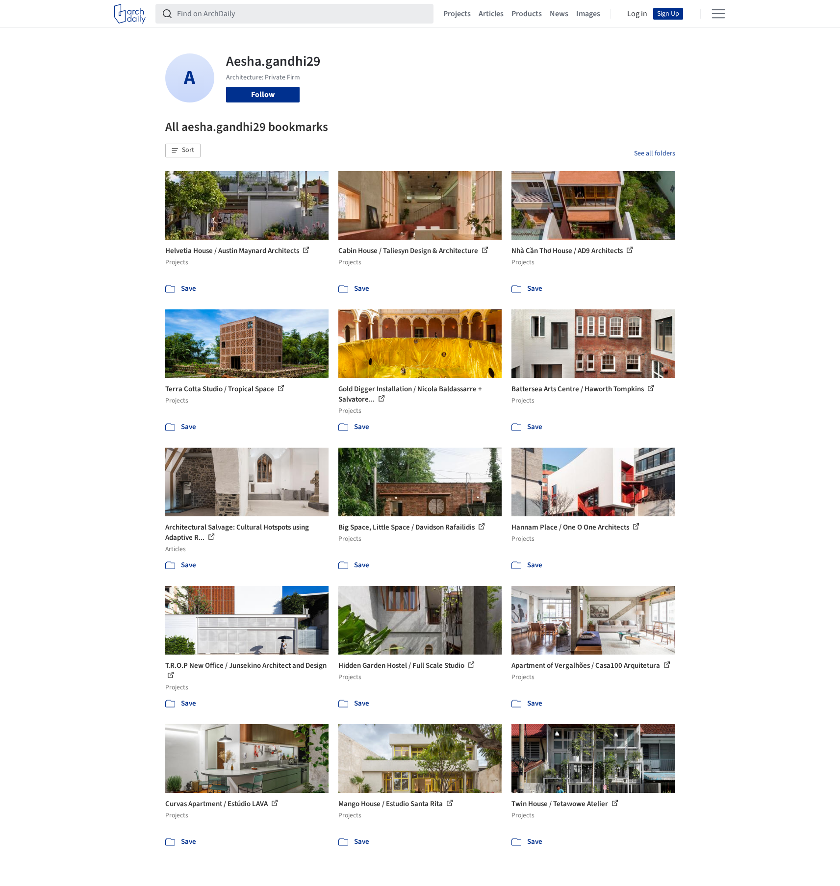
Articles (491, 13)
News (559, 13)
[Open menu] (718, 14)
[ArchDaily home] (130, 14)
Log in (637, 13)
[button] (183, 150)
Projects (457, 13)
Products (526, 13)
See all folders (654, 153)
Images (588, 13)
